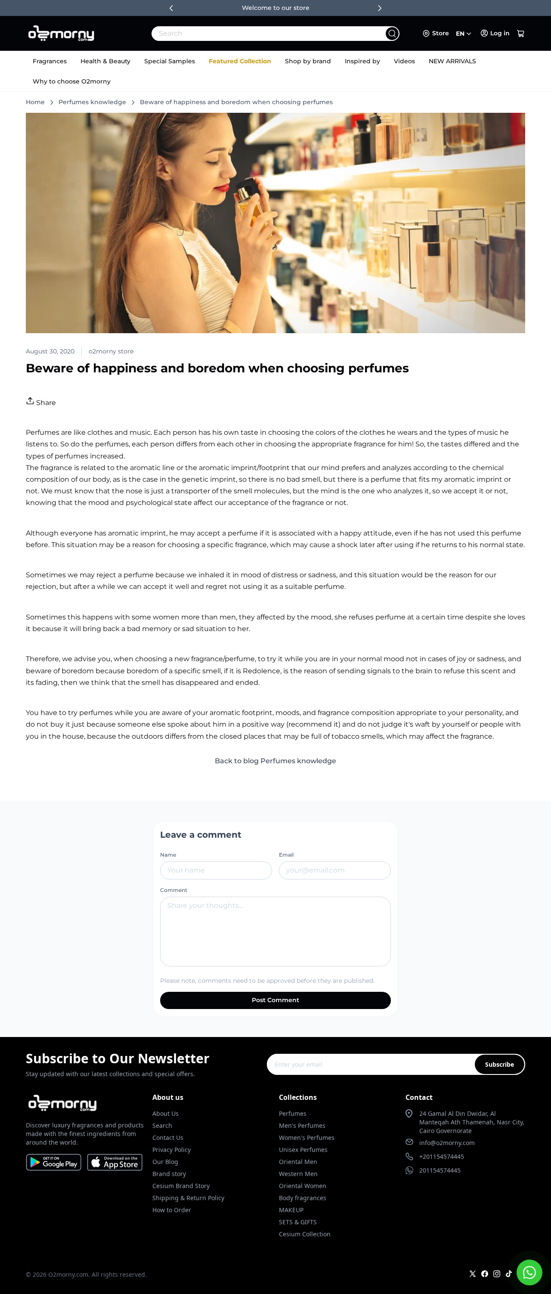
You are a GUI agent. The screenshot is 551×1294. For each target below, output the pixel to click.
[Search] (392, 33)
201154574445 (440, 1170)
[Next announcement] (380, 8)
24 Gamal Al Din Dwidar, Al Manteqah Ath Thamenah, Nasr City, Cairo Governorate (471, 1122)
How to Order (171, 1210)
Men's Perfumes (302, 1125)
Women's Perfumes (306, 1137)
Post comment (275, 1000)
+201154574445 (441, 1156)
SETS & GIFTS (298, 1222)
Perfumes (292, 1113)
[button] (521, 33)
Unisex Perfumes (303, 1149)
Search (162, 1125)
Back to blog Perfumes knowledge (275, 761)
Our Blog (165, 1162)
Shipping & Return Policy (188, 1198)
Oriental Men (298, 1162)
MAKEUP (291, 1210)
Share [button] (45, 403)
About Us (165, 1113)
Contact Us (167, 1137)
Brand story (169, 1174)
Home (35, 102)
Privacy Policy (171, 1149)
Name (168, 854)
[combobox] (256, 33)
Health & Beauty (105, 61)
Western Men (298, 1174)
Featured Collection (240, 61)
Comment (173, 890)
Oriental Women (302, 1186)
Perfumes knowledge (92, 102)
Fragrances (50, 61)
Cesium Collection (305, 1234)
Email (286, 854)
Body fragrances (302, 1198)
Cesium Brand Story (181, 1186)
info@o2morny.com (447, 1143)
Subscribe (499, 1064)
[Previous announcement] (171, 8)
